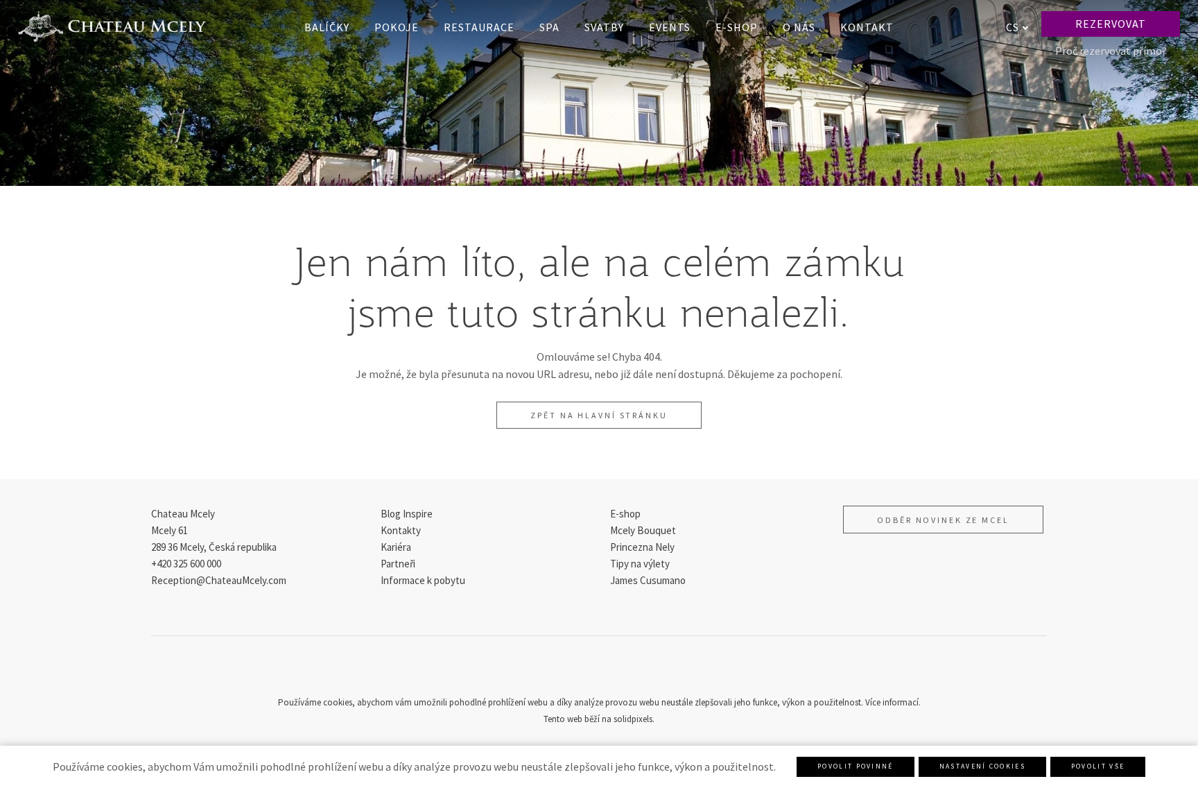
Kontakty (401, 530)
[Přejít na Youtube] (632, 670)
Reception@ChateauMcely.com (218, 580)
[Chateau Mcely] (112, 26)
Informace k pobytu (423, 580)
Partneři (398, 563)
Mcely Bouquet (643, 530)
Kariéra (396, 547)
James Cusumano (648, 580)
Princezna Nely (642, 547)
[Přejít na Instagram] (599, 670)
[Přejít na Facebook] (565, 670)
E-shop (625, 513)
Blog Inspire (407, 513)
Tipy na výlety (640, 563)
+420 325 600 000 (186, 563)
